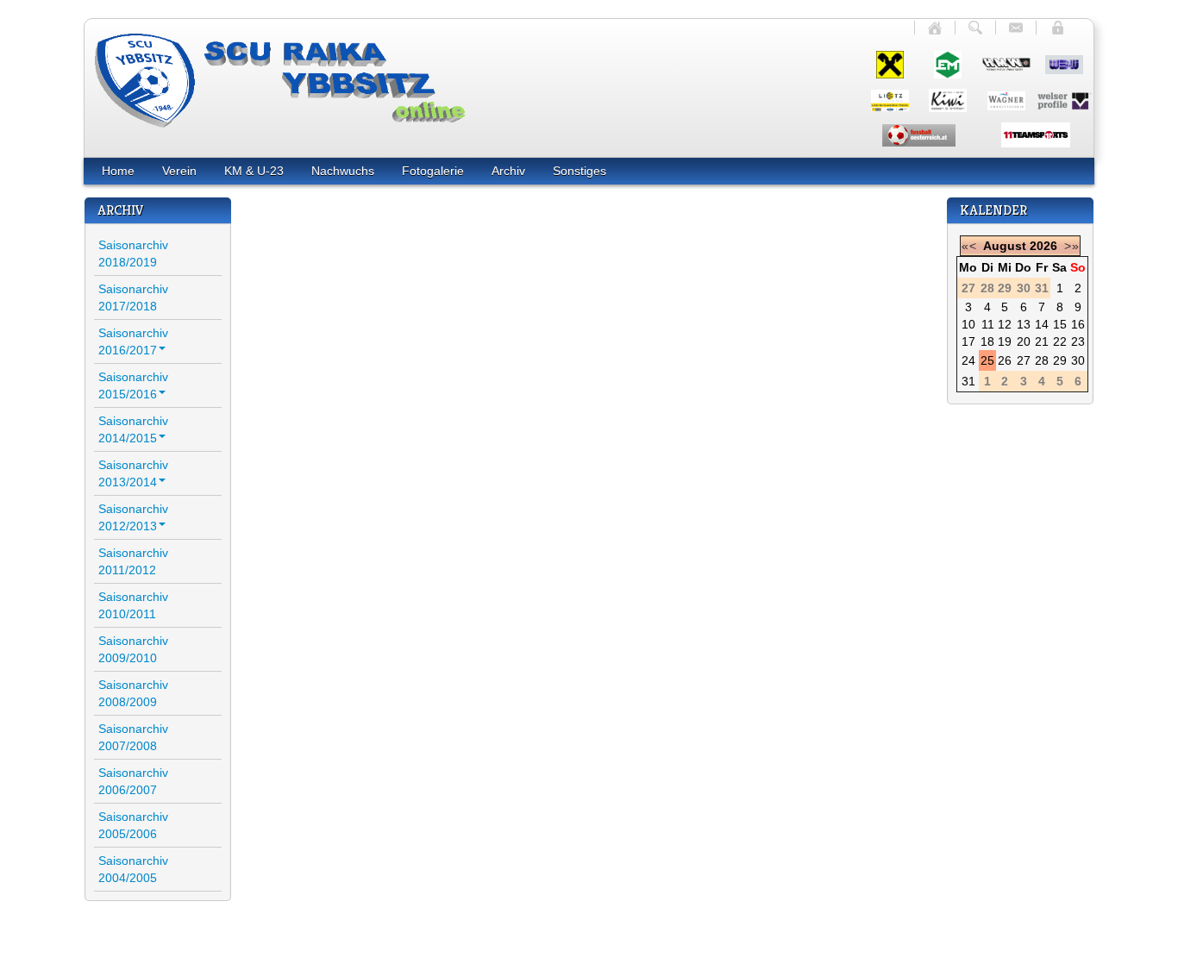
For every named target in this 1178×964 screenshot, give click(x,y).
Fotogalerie (433, 171)
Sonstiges (579, 171)
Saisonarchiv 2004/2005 (133, 869)
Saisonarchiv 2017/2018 (133, 297)
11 (987, 324)
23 (1078, 341)
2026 (1043, 246)
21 (1042, 341)
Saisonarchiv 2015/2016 (133, 385)
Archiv (508, 171)
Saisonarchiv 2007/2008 (133, 737)
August (1004, 246)
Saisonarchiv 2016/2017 (133, 341)
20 (1024, 341)
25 (987, 360)
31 (968, 381)
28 (1042, 360)
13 (1024, 324)
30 (1078, 360)
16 (1078, 324)
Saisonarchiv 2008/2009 (133, 693)
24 (968, 360)
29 (1060, 360)
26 (1005, 360)
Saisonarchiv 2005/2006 (133, 825)
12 (1005, 324)
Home (118, 171)
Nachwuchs (342, 171)
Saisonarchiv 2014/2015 (133, 429)
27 (1024, 360)
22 (1060, 341)
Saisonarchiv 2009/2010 (133, 649)
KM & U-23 (254, 171)
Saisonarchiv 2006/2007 (133, 781)
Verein (179, 171)
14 (1042, 324)
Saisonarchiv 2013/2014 (133, 473)
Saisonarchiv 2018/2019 (133, 253)
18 (987, 341)
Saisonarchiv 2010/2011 (133, 605)
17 (968, 341)
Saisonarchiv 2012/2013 (133, 517)
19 (1005, 341)
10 (968, 324)
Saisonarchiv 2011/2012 (133, 561)
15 (1060, 324)
